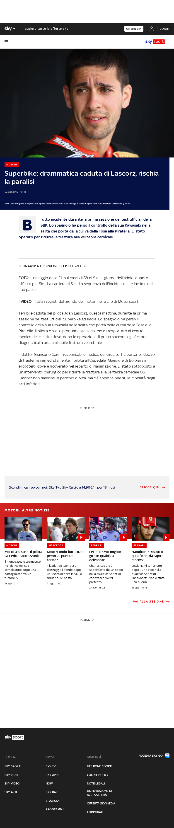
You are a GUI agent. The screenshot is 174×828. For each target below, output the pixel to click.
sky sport (12, 766)
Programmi (54, 809)
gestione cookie (99, 766)
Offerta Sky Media (101, 803)
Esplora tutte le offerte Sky (46, 28)
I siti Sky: (10, 756)
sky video (12, 783)
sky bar (52, 792)
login (164, 28)
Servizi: (50, 756)
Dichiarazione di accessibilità (99, 793)
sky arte (11, 792)
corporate (95, 812)
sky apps (53, 775)
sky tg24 (11, 775)
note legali (96, 783)
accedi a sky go (151, 755)
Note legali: (94, 756)
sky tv (51, 766)
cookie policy (98, 775)
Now (49, 783)
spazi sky (53, 800)
